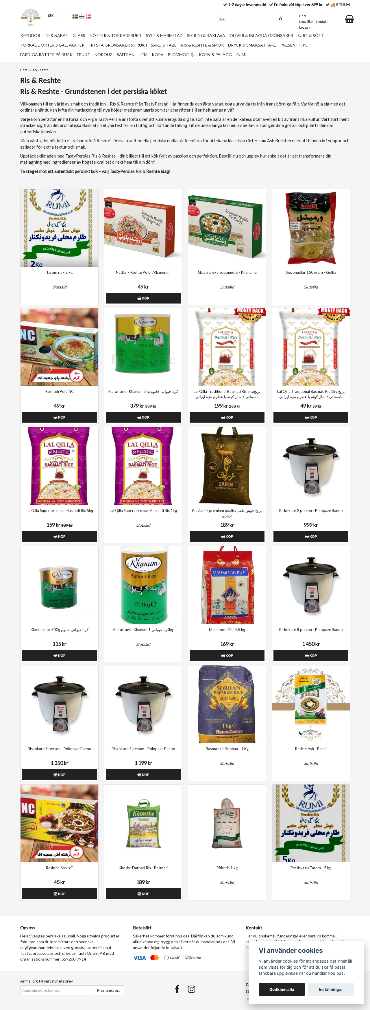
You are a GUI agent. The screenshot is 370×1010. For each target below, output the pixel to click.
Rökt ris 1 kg (227, 867)
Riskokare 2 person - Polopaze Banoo (311, 510)
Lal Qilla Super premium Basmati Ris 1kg (143, 510)
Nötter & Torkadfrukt (116, 35)
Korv (158, 54)
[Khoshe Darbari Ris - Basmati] (143, 823)
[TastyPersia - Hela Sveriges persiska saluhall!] (30, 17)
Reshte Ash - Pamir (311, 748)
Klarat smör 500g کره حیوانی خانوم (59, 629)
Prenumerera (109, 990)
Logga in (305, 27)
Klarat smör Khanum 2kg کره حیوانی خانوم (143, 391)
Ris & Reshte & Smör (202, 44)
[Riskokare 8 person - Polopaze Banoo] (311, 585)
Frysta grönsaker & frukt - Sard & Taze (133, 44)
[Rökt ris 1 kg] (227, 823)
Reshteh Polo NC (59, 391)
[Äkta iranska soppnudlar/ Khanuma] (227, 228)
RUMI (241, 54)
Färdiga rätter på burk (46, 54)
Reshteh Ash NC (59, 867)
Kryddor (30, 35)
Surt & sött (310, 35)
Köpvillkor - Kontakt (313, 21)
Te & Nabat (56, 35)
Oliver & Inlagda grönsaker (261, 35)
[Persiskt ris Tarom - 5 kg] (311, 823)
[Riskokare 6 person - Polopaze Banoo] (59, 704)
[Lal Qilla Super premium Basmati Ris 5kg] (59, 466)
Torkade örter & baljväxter (52, 44)
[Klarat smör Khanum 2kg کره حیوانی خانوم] (143, 347)
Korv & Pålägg (215, 54)
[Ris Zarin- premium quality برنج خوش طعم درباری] (227, 466)
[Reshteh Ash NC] (59, 823)
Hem (23, 70)
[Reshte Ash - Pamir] (311, 704)
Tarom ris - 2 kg (59, 272)
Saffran (125, 54)
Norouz (103, 54)
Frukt (83, 54)
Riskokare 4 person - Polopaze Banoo (143, 748)
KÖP (145, 298)
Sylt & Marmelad (164, 35)
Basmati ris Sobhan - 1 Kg (227, 748)
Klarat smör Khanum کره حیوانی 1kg (143, 629)
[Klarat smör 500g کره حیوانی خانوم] (59, 585)
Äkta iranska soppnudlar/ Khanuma (227, 272)
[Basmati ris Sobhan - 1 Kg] (227, 704)
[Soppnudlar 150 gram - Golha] (311, 228)
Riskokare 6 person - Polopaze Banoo (59, 748)
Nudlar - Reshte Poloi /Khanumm (143, 272)
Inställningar (331, 989)
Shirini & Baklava (206, 35)
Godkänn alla (281, 989)
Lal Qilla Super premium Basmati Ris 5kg (59, 510)
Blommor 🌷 (181, 54)
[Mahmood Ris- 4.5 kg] (227, 585)
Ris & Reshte (39, 70)
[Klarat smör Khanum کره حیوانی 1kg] (143, 585)
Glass (79, 35)
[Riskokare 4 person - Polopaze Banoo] (143, 704)
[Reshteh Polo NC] (59, 347)
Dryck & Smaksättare (252, 44)
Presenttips (294, 44)
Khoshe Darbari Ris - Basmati (143, 867)
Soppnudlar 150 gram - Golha (311, 272)
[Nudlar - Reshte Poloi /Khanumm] (143, 228)
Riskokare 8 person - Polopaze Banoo (311, 629)
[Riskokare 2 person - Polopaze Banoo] (311, 466)
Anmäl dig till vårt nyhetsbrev (46, 980)
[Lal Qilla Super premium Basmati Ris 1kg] (143, 466)
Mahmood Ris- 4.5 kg (227, 629)
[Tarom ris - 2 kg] (59, 228)
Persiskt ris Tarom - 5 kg (311, 867)
